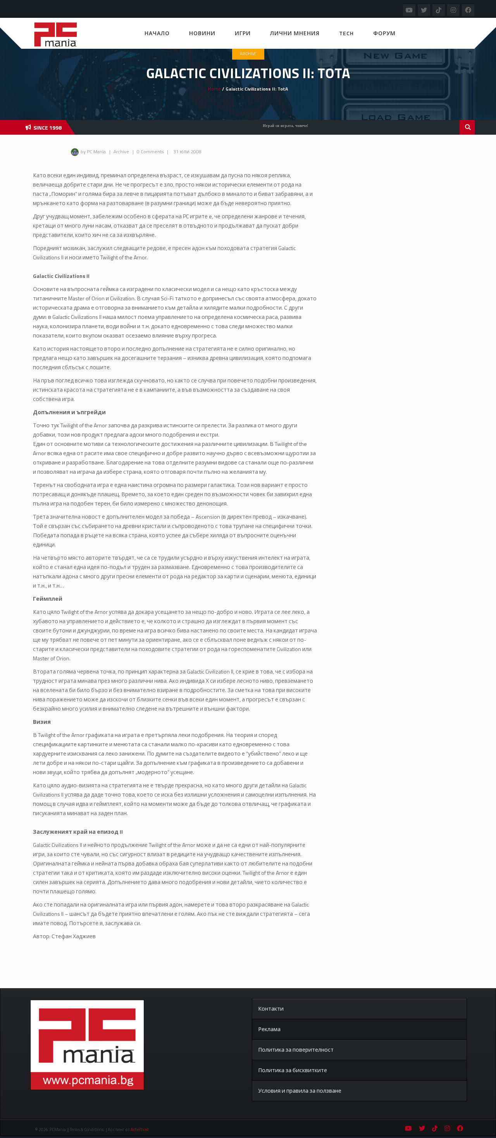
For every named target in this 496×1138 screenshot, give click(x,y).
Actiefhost (140, 1129)
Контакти (271, 1008)
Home (214, 89)
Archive (248, 54)
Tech (346, 33)
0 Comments (150, 151)
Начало (157, 33)
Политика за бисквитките (292, 1070)
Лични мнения (295, 33)
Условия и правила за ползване (299, 1091)
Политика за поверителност (296, 1049)
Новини (202, 33)
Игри (243, 33)
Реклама (269, 1029)
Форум (384, 33)
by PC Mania (93, 151)
